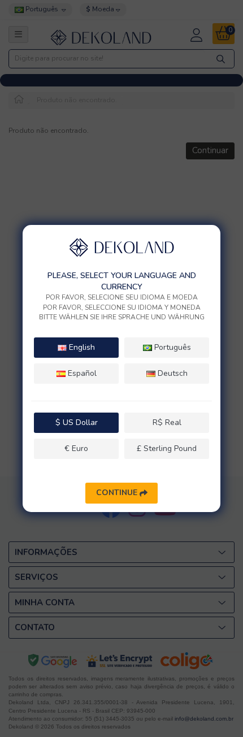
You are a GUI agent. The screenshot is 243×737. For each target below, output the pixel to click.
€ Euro (76, 448)
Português (171, 347)
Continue (118, 492)
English (81, 347)
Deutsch (171, 373)
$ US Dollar (76, 422)
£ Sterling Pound (167, 448)
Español (81, 373)
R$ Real (167, 422)
